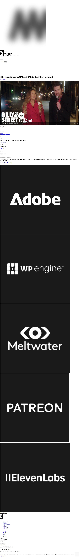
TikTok (4, 533)
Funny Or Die (3, 79)
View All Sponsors (7, 162)
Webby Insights (5, 527)
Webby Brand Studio (6, 524)
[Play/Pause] (2, 123)
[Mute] (74, 123)
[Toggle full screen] (77, 123)
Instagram (4, 531)
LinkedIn (4, 532)
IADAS (4, 522)
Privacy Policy (5, 528)
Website (1, 148)
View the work (3, 142)
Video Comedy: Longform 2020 (5, 134)
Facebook (4, 536)
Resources (5, 523)
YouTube (4, 534)
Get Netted (5, 526)
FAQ (4, 525)
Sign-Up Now (3, 555)
